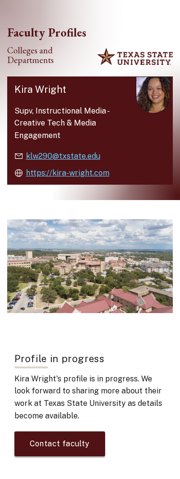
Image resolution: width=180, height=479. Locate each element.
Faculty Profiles (46, 32)
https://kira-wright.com (67, 172)
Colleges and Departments (30, 55)
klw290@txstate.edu (63, 156)
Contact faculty (60, 443)
